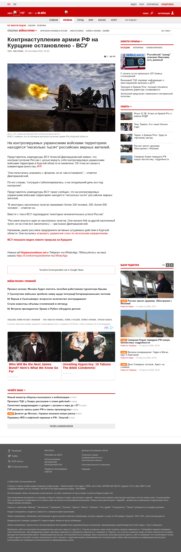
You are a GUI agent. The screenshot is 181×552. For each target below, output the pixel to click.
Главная (53, 20)
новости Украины (55, 319)
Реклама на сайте (53, 455)
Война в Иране (64, 30)
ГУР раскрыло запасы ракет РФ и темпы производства (42, 409)
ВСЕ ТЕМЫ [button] (166, 30)
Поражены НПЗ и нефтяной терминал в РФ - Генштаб (41, 417)
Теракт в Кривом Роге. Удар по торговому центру (150, 136)
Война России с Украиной (28, 319)
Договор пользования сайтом (95, 450)
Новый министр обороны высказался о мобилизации (42, 397)
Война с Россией (72, 319)
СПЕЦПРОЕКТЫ (167, 4)
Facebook (16, 451)
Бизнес (102, 20)
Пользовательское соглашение (96, 465)
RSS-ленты (17, 461)
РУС (9, 4)
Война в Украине (88, 319)
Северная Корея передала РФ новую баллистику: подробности (151, 158)
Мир (91, 20)
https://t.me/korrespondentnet (33, 255)
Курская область (105, 319)
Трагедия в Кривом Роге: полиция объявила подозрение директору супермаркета (144, 88)
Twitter (15, 456)
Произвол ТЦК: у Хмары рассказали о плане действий (42, 401)
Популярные (138, 47)
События (31, 25)
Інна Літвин (18, 51)
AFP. (39, 166)
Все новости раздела (16, 25)
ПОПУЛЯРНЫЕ (153, 4)
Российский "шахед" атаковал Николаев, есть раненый (159, 57)
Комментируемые (154, 47)
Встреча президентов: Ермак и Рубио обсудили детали (46, 308)
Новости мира (127, 306)
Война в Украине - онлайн (97, 30)
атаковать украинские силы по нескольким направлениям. (72, 233)
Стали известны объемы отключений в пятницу (37, 303)
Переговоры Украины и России (53, 30)
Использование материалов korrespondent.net (53, 462)
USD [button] (30, 13)
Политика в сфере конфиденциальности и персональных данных (92, 457)
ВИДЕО (134, 4)
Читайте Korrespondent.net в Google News (61, 270)
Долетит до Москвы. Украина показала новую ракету (45, 413)
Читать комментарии (61, 426)
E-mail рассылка (20, 466)
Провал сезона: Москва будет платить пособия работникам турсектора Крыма (57, 289)
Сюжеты (125, 106)
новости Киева (76, 30)
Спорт (114, 20)
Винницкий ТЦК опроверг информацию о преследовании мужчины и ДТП (142, 81)
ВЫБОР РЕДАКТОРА (130, 265)
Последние (125, 47)
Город (80, 20)
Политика (41, 25)
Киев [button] (10, 13)
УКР (14, 4)
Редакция (86, 469)
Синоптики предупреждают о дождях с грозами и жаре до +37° (46, 405)
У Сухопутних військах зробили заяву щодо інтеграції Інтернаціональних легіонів (58, 293)
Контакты (49, 450)
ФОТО (141, 4)
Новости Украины (130, 41)
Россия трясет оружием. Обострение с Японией (147, 147)
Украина (67, 20)
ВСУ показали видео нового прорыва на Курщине (39, 239)
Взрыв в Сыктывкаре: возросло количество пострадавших (48, 298)
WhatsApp (61, 255)
